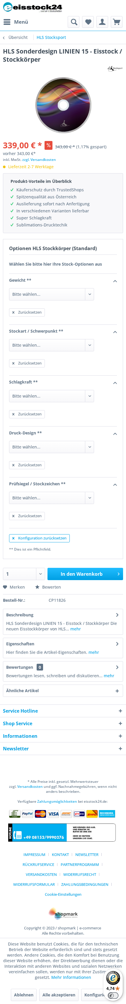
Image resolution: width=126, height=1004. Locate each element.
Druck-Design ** (25, 433)
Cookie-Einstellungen (63, 894)
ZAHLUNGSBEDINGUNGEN (84, 884)
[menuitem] (15, 22)
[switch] (113, 995)
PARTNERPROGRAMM (80, 864)
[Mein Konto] (102, 22)
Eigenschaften (20, 644)
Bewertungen (19, 667)
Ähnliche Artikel (22, 690)
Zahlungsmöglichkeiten (57, 801)
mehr (75, 629)
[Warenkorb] (116, 22)
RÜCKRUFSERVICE (38, 864)
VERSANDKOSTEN (41, 874)
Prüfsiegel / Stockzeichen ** (37, 483)
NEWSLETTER (86, 854)
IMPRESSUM (34, 854)
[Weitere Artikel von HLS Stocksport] (115, 68)
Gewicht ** (20, 280)
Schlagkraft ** (23, 382)
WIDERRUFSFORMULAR (34, 884)
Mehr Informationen (71, 977)
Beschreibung (19, 615)
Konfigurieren (98, 995)
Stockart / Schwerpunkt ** (36, 331)
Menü (21, 21)
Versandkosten (30, 786)
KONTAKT (60, 854)
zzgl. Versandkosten (39, 159)
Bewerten (51, 587)
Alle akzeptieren (58, 995)
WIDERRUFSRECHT (79, 874)
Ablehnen (23, 995)
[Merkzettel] (88, 22)
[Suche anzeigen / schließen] (73, 22)
